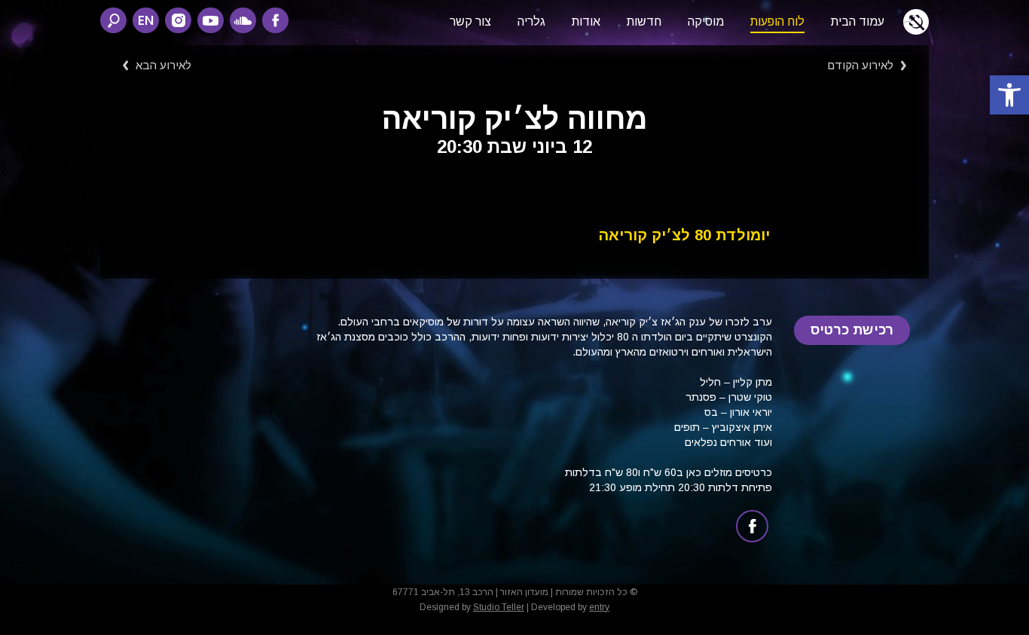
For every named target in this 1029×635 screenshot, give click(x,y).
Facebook (275, 20)
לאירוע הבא (163, 65)
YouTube (210, 20)
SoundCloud (243, 20)
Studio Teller (498, 607)
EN (146, 20)
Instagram (178, 20)
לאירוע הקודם (860, 65)
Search (113, 20)
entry (599, 607)
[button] (1009, 94)
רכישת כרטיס (852, 329)
